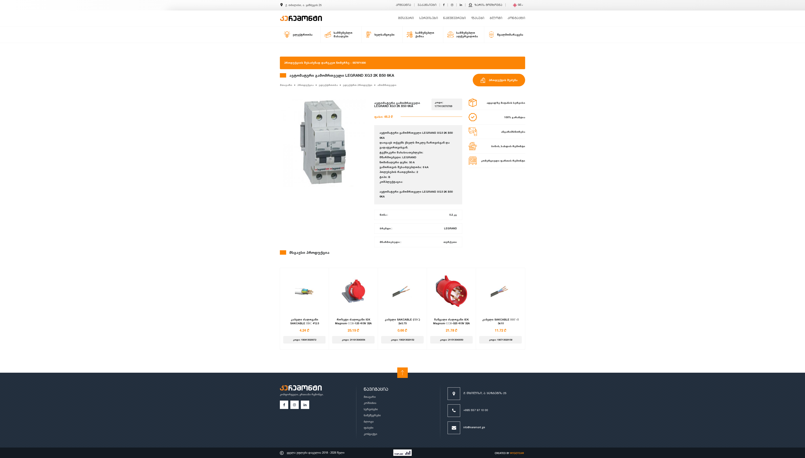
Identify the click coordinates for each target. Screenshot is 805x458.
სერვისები (428, 18)
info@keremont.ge (474, 427)
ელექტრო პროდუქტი (357, 85)
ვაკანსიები (427, 5)
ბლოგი (496, 18)
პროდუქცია (305, 85)
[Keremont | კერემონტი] (301, 388)
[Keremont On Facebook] (443, 5)
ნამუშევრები (454, 18)
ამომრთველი (386, 85)
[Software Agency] (509, 452)
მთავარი (406, 18)
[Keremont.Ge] (301, 16)
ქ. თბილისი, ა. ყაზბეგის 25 (484, 393)
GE (519, 5)
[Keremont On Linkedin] (461, 5)
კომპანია (403, 5)
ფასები (477, 18)
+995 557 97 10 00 (475, 410)
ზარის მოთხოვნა (488, 5)
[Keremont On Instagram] (452, 5)
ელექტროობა (328, 85)
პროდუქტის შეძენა (503, 80)
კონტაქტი (516, 18)
